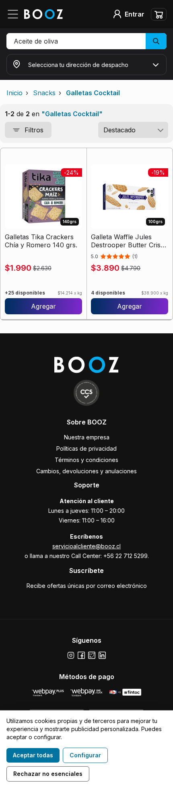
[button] (86, 41)
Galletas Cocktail (93, 93)
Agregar (43, 306)
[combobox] (133, 130)
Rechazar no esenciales (47, 773)
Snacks (44, 93)
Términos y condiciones (86, 459)
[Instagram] (70, 655)
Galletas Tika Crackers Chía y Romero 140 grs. (41, 241)
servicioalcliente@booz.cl (86, 546)
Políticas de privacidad (86, 448)
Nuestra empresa (86, 437)
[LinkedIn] (102, 655)
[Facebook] (81, 655)
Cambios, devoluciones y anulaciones (86, 471)
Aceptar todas (33, 755)
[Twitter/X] (91, 655)
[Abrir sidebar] (15, 14)
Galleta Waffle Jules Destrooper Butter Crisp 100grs (128, 241)
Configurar (85, 755)
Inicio (14, 93)
